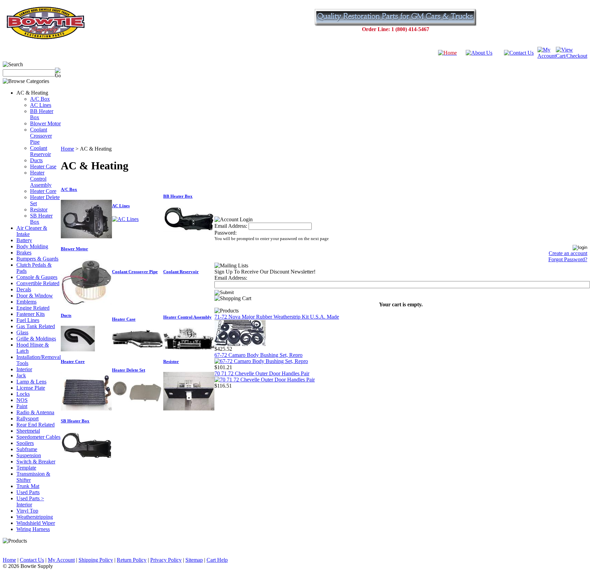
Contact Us (32, 560)
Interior (24, 369)
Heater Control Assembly (41, 179)
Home (67, 149)
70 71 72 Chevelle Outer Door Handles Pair (261, 373)
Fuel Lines (27, 320)
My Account (61, 560)
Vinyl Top (27, 511)
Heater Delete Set (128, 370)
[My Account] (546, 56)
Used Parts (28, 492)
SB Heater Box (75, 420)
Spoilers (25, 443)
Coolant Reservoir (40, 151)
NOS (22, 400)
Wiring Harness (33, 529)
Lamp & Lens (31, 382)
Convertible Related (37, 283)
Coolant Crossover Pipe (41, 136)
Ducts (36, 160)
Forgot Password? (567, 259)
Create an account (568, 253)
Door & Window (34, 295)
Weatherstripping (34, 517)
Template (26, 468)
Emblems (26, 302)
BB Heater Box (178, 196)
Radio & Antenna (35, 412)
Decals (23, 289)
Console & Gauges (36, 277)
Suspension (28, 455)
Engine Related (33, 308)
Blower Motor (45, 123)
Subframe (26, 449)
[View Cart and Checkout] (571, 56)
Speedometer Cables (38, 437)
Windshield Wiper (35, 523)
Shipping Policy (96, 560)
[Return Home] (447, 53)
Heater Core (43, 191)
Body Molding (32, 246)
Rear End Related (35, 425)
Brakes (23, 252)
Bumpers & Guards (37, 259)
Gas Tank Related (35, 326)
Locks (23, 394)
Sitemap (194, 560)
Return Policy (131, 560)
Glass (22, 332)
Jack (21, 375)
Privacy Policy (166, 560)
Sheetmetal (28, 431)
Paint (21, 406)
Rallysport (27, 418)
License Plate (30, 388)
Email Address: (230, 226)
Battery (24, 240)
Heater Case (43, 166)
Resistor (38, 209)
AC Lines (40, 105)
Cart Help (217, 560)
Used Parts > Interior (30, 501)
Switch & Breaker (35, 461)
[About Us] (479, 53)
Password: (225, 233)
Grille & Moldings (36, 338)
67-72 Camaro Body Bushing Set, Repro (258, 355)
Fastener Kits (30, 314)
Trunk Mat (27, 486)
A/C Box (40, 99)
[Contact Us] (519, 53)
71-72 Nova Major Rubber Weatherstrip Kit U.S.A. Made (276, 317)
